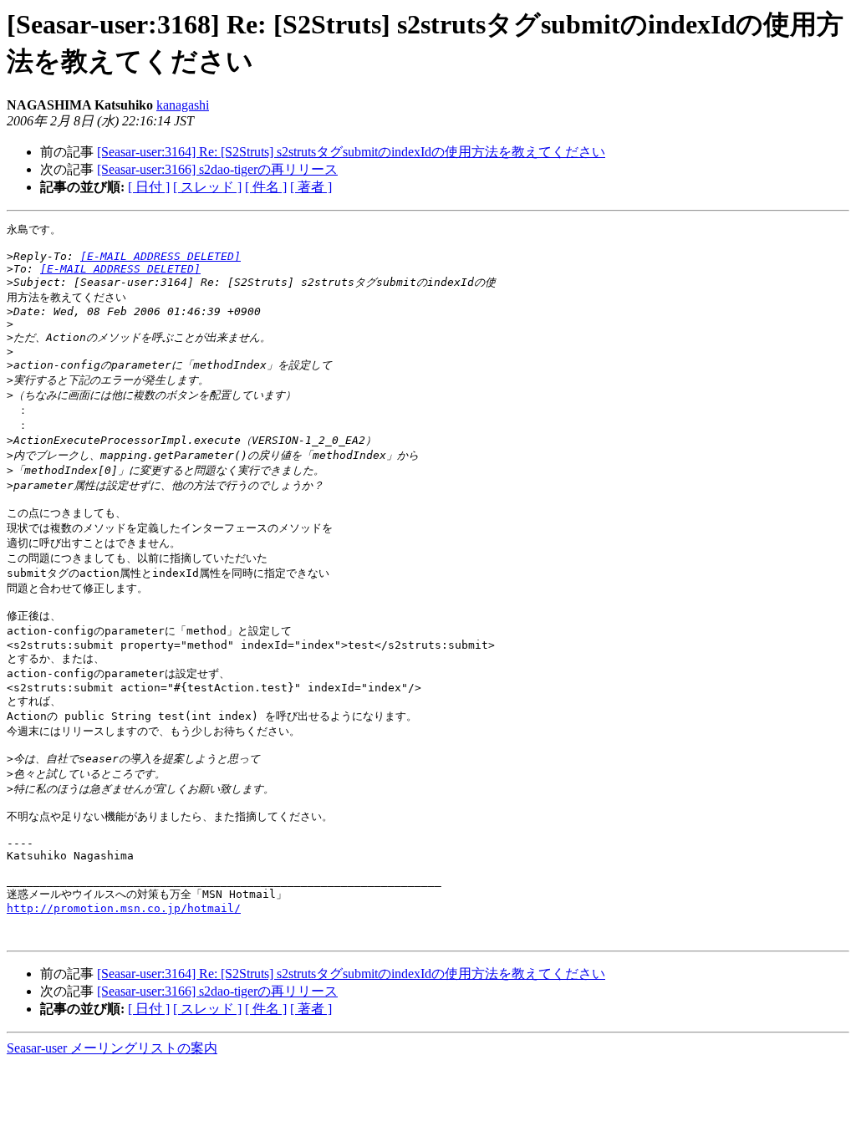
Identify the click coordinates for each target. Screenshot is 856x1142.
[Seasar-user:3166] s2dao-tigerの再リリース (217, 169)
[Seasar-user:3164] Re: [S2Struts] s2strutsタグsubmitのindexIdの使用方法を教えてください (351, 152)
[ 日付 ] (149, 187)
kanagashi (182, 105)
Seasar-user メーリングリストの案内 (112, 1048)
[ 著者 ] (311, 187)
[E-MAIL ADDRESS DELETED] (160, 256)
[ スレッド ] (207, 187)
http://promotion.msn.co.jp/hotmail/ (124, 908)
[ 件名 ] (266, 187)
